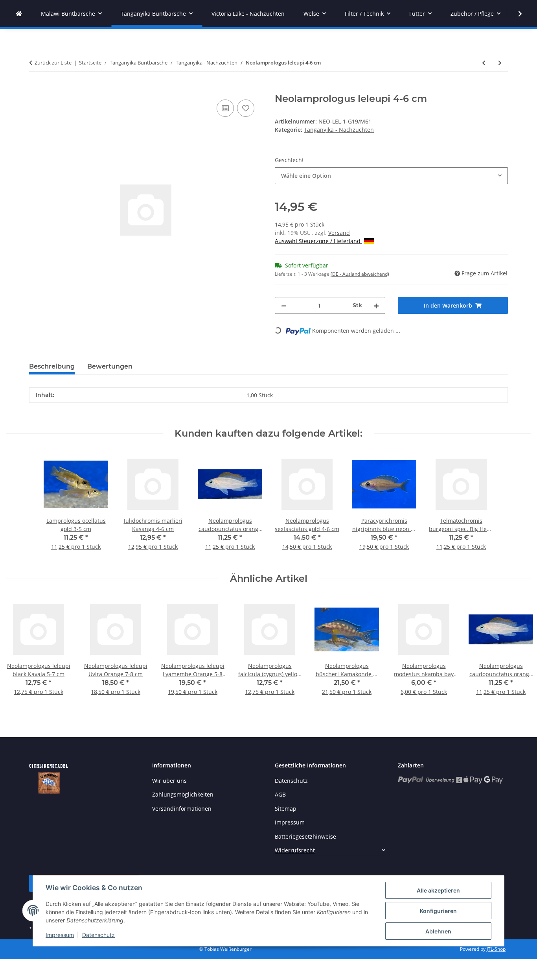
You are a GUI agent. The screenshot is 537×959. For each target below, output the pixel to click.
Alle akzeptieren (438, 890)
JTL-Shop (496, 949)
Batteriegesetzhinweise (305, 836)
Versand (339, 232)
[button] (515, 13)
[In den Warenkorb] (35, 89)
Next (517, 651)
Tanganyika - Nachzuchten (339, 129)
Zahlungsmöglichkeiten (182, 794)
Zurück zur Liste (53, 62)
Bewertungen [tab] (109, 366)
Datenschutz (98, 934)
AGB (280, 794)
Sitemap (285, 808)
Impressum (60, 934)
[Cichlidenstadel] (18, 13)
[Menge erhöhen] (376, 305)
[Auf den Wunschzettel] (245, 108)
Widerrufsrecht (295, 850)
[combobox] (391, 175)
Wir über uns (169, 780)
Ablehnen (438, 931)
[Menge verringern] (283, 305)
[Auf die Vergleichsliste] (225, 108)
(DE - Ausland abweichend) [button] (360, 274)
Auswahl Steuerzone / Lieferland (318, 241)
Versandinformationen (181, 808)
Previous (19, 651)
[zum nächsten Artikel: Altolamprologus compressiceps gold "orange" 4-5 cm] (500, 62)
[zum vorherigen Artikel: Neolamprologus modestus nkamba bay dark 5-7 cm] (484, 62)
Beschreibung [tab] (52, 366)
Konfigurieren (438, 910)
